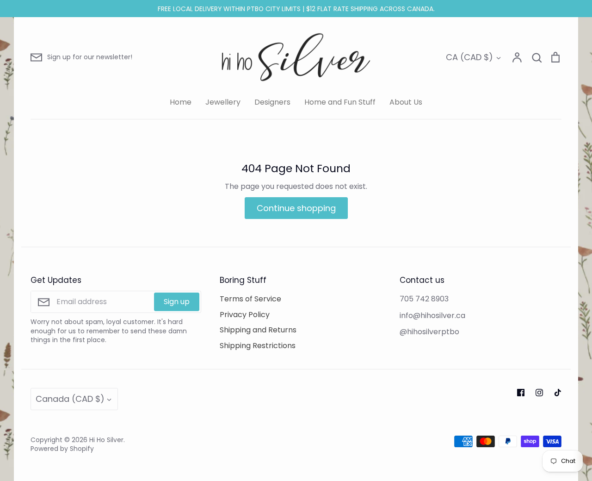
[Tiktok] (558, 392)
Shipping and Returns (258, 330)
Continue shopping (296, 208)
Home (180, 102)
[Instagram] (539, 392)
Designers (272, 102)
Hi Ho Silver (106, 439)
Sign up (177, 301)
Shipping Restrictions (258, 345)
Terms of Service (250, 299)
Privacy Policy (245, 314)
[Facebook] (521, 392)
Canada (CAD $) (70, 399)
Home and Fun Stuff (340, 102)
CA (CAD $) (469, 57)
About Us (405, 102)
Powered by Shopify (62, 448)
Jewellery (222, 102)
